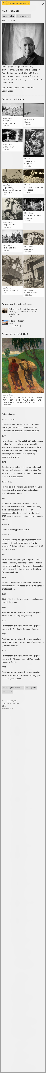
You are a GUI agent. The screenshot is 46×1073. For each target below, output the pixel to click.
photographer (8, 16)
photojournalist (23, 16)
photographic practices (13, 688)
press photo (31, 688)
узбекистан (7, 692)
